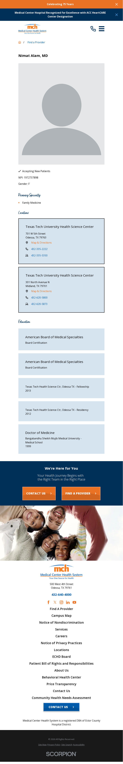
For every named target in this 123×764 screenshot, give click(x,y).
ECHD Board (61, 656)
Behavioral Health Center (61, 677)
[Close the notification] (116, 4)
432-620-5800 (39, 297)
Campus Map (61, 615)
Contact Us (61, 691)
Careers (61, 636)
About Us (61, 670)
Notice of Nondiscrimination (61, 622)
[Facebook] (48, 602)
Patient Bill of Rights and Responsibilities (61, 663)
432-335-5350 (39, 255)
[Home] (32, 29)
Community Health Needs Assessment (61, 697)
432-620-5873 (39, 304)
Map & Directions (41, 242)
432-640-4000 (61, 594)
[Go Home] (19, 42)
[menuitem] (42, 744)
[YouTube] (74, 602)
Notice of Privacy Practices (61, 643)
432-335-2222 (39, 249)
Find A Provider (61, 608)
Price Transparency (61, 684)
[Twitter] (55, 602)
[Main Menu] (101, 28)
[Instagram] (61, 602)
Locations (61, 650)
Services (61, 629)
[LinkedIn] (68, 602)
